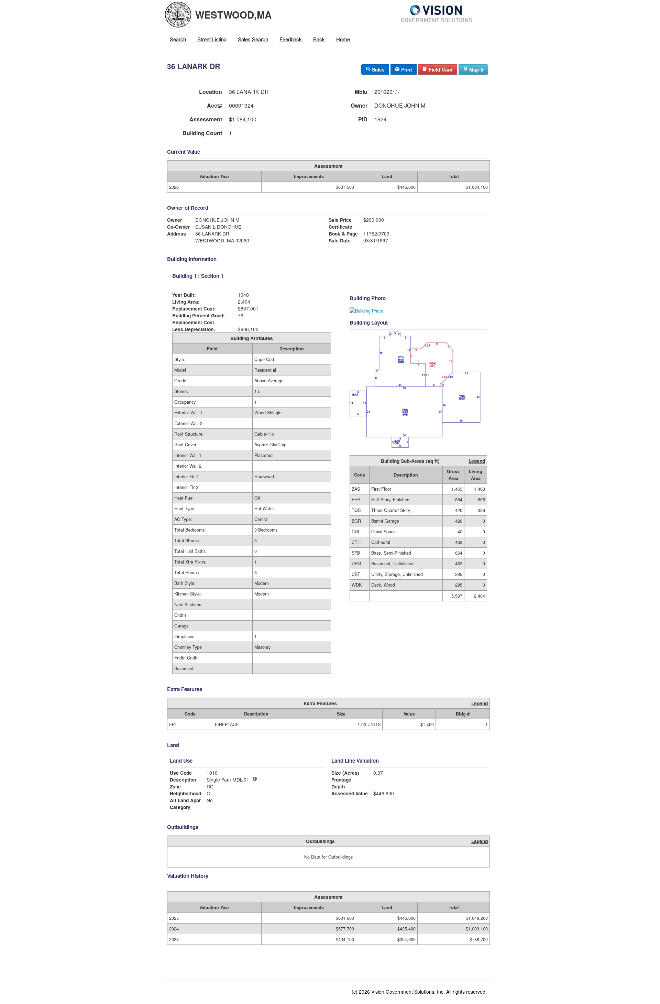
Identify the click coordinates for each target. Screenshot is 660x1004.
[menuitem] (178, 39)
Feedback (290, 39)
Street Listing (212, 39)
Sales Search (253, 39)
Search (178, 39)
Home (343, 39)
